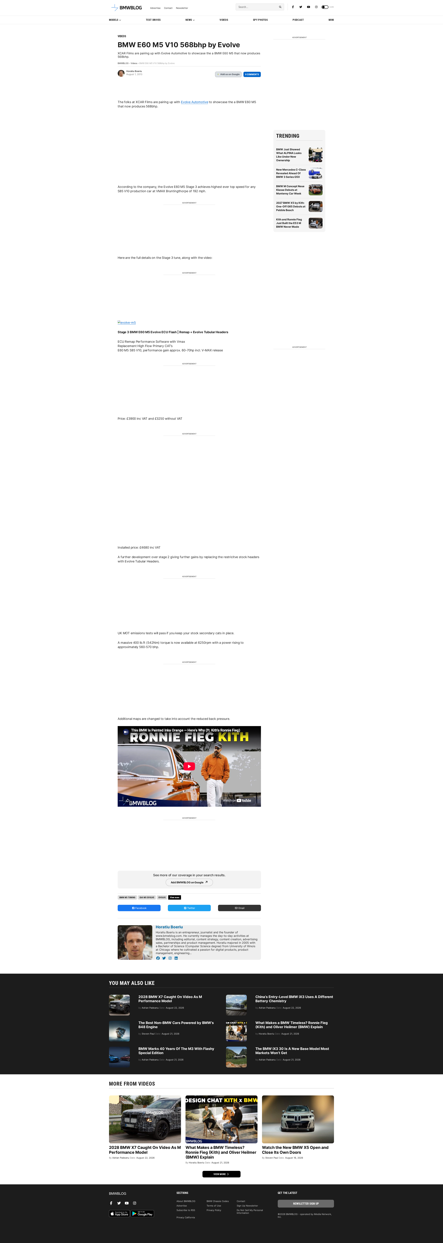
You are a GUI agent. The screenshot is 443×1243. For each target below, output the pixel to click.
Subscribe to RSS (186, 1210)
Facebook (141, 908)
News (189, 19)
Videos (224, 19)
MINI (331, 19)
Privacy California (186, 1217)
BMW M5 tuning (127, 897)
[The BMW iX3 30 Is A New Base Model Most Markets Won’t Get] (236, 1048)
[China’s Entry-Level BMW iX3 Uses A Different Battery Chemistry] (236, 996)
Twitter (191, 908)
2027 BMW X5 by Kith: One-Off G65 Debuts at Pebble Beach (290, 206)
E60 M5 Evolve (147, 897)
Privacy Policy (214, 1210)
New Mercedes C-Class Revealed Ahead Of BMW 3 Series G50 (291, 173)
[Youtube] (308, 7)
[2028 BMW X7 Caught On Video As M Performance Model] (119, 996)
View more (220, 1174)
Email (241, 908)
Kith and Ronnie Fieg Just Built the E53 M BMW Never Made (289, 223)
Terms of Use (214, 1205)
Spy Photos (260, 19)
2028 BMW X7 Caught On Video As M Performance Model (170, 999)
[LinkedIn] (176, 958)
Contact (168, 8)
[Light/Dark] (325, 7)
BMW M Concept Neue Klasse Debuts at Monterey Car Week (290, 190)
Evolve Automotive (194, 102)
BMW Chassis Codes (218, 1201)
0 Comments (252, 74)
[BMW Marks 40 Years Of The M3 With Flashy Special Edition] (119, 1048)
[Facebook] (293, 7)
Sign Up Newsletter (247, 1205)
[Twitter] (300, 7)
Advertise (155, 8)
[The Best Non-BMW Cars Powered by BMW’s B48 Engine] (119, 1022)
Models (113, 19)
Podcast (298, 19)
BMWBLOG (123, 63)
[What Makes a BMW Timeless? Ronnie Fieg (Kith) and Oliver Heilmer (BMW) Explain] (236, 1022)
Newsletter (182, 8)
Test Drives (153, 19)
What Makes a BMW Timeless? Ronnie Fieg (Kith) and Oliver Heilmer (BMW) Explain (291, 1025)
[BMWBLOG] (137, 1193)
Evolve (162, 897)
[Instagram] (316, 7)
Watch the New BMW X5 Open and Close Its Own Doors (295, 1150)
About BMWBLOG (186, 1201)
